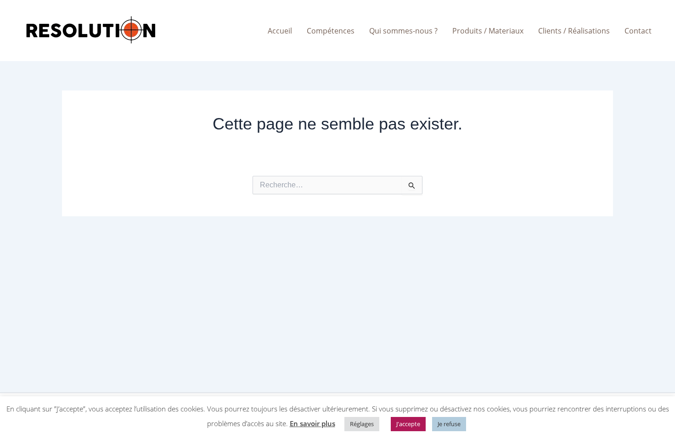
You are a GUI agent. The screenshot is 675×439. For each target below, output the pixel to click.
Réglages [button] (362, 424)
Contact (638, 31)
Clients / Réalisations (574, 31)
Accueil (280, 31)
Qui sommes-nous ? (403, 31)
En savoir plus (312, 423)
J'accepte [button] (408, 424)
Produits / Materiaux (487, 31)
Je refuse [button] (449, 424)
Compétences (330, 31)
